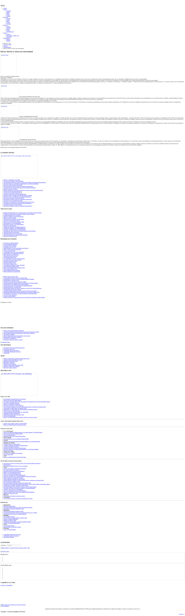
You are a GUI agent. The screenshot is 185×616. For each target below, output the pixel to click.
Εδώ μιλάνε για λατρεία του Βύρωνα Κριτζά (13, 198)
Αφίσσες (8, 34)
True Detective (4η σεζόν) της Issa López (12, 233)
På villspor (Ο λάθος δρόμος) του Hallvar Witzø (14, 229)
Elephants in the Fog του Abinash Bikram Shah (14, 436)
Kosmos (8, 12)
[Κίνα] (13, 604)
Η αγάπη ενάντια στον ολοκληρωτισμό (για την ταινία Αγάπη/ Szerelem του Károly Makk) (24, 297)
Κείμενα (5, 25)
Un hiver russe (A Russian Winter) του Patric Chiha (15, 517)
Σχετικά (181, 614)
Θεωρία (8, 30)
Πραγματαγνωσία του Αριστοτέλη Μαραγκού (13, 471)
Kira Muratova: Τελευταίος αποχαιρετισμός (13, 253)
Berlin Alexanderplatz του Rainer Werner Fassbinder (15, 235)
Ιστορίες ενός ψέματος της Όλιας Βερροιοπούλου (14, 468)
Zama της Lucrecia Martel (9, 296)
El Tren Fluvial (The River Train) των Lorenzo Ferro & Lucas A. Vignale (20, 512)
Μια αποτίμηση (7, 464)
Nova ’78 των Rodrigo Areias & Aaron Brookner (14, 490)
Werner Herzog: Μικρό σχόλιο (10, 256)
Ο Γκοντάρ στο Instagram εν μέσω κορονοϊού (14, 265)
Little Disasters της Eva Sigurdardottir (12, 223)
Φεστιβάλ (8, 27)
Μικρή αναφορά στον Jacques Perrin (11, 271)
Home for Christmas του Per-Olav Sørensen (13, 216)
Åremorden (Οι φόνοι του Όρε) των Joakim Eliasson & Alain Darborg (19, 231)
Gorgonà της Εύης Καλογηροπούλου (11, 191)
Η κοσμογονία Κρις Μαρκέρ (10, 245)
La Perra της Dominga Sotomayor (11, 446)
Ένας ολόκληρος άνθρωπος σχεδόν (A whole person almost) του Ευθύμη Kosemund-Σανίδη (24, 182)
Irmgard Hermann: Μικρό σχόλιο (11, 266)
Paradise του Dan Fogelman (9, 225)
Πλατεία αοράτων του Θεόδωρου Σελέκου (13, 477)
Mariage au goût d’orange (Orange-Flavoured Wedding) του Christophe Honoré (21, 441)
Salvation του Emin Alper (9, 506)
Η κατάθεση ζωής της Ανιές (9, 246)
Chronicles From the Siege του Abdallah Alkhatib (14, 514)
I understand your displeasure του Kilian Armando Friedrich (17, 521)
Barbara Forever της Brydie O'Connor (12, 527)
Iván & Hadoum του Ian (9, 516)
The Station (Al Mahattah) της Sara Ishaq (12, 453)
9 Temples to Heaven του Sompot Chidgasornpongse (15, 445)
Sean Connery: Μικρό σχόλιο (10, 269)
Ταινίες (5, 9)
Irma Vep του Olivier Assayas (10, 236)
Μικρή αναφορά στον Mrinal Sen (11, 254)
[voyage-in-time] (5, 551)
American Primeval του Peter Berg (11, 232)
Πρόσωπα (5, 17)
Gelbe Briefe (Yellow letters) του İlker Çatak (13, 414)
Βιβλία (7, 29)
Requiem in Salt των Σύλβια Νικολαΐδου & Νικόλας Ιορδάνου (17, 195)
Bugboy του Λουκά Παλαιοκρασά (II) (12, 473)
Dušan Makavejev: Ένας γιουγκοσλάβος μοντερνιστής (15, 248)
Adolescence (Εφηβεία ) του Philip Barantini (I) (14, 227)
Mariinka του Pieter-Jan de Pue (10, 493)
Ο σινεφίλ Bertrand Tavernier (10, 244)
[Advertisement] (17, 3)
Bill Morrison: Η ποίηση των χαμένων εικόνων (14, 496)
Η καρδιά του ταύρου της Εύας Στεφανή (12, 204)
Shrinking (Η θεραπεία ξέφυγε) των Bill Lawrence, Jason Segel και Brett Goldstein (22, 212)
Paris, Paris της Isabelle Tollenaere (11, 403)
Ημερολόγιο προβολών (8, 537)
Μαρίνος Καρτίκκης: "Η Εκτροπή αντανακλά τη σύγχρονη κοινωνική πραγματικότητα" (23, 190)
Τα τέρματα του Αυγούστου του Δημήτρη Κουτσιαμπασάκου (17, 203)
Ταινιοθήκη (9, 37)
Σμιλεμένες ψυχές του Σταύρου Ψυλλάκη (13, 200)
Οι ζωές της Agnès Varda (9, 250)
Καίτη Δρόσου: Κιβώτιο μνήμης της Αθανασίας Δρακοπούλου (17, 199)
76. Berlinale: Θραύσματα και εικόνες (12, 534)
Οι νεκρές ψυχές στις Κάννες (10, 294)
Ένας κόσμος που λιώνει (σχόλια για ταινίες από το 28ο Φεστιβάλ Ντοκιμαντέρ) (21, 463)
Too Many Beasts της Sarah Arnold (11, 444)
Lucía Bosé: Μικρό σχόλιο (9, 262)
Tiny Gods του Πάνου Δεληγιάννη (11, 470)
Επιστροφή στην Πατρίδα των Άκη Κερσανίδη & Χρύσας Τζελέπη (18, 202)
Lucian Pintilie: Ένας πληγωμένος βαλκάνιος (13, 252)
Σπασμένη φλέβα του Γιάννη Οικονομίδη (12, 185)
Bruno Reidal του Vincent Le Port (11, 280)
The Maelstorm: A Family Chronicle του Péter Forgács (16, 485)
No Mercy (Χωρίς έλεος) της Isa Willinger (13, 489)
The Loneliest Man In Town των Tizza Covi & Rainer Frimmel (17, 507)
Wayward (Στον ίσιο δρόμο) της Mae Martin (13, 219)
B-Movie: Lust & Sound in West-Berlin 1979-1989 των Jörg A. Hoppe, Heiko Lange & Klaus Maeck (26, 484)
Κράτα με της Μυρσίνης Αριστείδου (11, 179)
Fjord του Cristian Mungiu (9, 416)
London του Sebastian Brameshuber (11, 523)
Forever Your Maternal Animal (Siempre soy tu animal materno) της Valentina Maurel (22, 432)
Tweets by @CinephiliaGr (7, 585)
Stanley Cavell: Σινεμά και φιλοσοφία (12, 249)
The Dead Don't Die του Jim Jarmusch (12, 289)
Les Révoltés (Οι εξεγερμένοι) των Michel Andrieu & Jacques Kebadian (20, 293)
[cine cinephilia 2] (5, 606)
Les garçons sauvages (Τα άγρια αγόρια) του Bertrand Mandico (17, 285)
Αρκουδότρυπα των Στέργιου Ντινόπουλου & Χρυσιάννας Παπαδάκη (19, 187)
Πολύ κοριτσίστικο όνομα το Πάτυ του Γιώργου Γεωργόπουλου (18, 186)
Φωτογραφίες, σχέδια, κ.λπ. (12, 35)
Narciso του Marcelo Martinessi (10, 519)
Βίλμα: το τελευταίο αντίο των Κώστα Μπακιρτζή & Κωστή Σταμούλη (19, 476)
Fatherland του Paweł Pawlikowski (11, 413)
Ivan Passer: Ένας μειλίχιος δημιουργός (12, 260)
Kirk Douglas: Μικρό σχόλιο (10, 263)
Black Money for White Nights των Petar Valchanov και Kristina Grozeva (20, 409)
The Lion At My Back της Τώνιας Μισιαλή (13, 181)
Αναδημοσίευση (10, 31)
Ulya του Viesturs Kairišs (9, 435)
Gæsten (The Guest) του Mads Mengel (12, 400)
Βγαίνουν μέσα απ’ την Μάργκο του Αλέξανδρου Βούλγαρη (17, 196)
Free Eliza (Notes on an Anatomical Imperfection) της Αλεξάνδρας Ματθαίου (21, 183)
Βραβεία (8, 40)
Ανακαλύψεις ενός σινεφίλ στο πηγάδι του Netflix (14, 281)
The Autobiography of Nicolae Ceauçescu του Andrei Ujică (17, 483)
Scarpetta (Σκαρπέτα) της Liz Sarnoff (11, 215)
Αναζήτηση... (4, 545)
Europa (8, 14)
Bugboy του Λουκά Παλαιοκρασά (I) (12, 472)
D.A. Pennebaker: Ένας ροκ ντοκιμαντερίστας (14, 258)
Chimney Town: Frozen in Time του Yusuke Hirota (15, 423)
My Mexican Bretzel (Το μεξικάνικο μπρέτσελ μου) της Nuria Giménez (19, 486)
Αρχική (5, 8)
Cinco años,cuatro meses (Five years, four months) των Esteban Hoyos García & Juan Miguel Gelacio (26, 401)
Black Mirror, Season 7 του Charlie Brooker (13, 224)
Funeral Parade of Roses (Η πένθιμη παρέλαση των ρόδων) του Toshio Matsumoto (22, 288)
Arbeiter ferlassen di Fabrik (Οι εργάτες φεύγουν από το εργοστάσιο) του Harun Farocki (23, 480)
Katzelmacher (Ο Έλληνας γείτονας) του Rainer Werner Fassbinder (18, 279)
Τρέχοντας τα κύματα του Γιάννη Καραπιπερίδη (14, 475)
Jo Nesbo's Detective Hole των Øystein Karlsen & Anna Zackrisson (18, 214)
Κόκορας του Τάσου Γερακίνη (10, 189)
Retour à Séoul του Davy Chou (10, 276)
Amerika (8, 16)
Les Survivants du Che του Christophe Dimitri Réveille (16, 439)
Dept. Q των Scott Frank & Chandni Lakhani (13, 221)
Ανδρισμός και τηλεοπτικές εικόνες (11, 220)
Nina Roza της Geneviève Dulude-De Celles (13, 508)
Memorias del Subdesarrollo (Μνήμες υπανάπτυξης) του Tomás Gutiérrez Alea (21, 292)
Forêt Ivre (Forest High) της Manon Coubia (13, 511)
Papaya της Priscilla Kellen (9, 529)
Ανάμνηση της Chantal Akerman (10, 243)
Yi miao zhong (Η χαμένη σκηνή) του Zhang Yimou (15, 277)
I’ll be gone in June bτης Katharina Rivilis (13, 433)
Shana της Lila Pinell (8, 450)
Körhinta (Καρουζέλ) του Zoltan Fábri (12, 287)
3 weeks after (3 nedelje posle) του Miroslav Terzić (15, 408)
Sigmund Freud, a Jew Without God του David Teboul (15, 284)
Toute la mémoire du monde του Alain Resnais (14, 479)
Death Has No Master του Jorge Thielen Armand (14, 448)
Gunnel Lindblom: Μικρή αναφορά (11, 270)
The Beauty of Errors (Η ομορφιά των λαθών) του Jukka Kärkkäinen (19, 488)
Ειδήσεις (8, 39)
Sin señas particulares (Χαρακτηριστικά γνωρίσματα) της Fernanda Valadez (20, 283)
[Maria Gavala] (15, 547)
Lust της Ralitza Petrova (8, 525)
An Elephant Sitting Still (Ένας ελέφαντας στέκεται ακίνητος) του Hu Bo (20, 291)
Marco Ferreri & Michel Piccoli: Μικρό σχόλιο (14, 267)
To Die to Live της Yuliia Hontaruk (11, 410)
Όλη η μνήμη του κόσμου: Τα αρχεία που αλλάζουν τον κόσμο (18, 498)
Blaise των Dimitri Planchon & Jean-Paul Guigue (14, 424)
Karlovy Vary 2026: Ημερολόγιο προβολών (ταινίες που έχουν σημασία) (20, 417)
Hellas (7, 13)
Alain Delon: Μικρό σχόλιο (9, 257)
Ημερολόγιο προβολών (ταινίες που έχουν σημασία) (15, 466)
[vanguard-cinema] (5, 342)
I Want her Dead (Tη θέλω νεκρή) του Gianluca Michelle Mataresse (18, 492)
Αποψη (8, 26)
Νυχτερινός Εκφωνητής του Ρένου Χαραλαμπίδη (14, 194)
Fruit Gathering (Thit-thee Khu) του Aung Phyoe (14, 399)
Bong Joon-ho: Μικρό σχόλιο (10, 261)
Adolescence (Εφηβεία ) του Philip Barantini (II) (14, 228)
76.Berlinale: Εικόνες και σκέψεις (11, 535)
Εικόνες (5, 33)
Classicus (8, 10)
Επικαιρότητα (6, 38)
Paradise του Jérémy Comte (9, 520)
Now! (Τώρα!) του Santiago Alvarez (11, 481)
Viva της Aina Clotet (8, 454)
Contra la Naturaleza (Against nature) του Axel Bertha (15, 412)
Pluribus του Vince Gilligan (9, 218)
